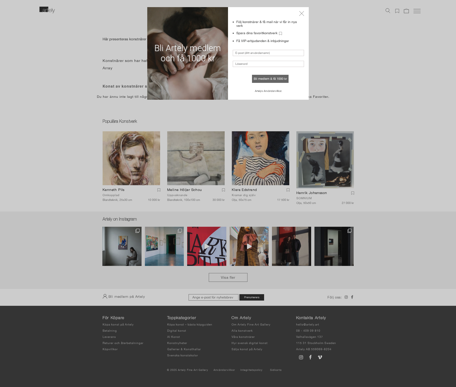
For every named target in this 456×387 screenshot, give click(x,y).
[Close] (301, 13)
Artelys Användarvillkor (268, 91)
